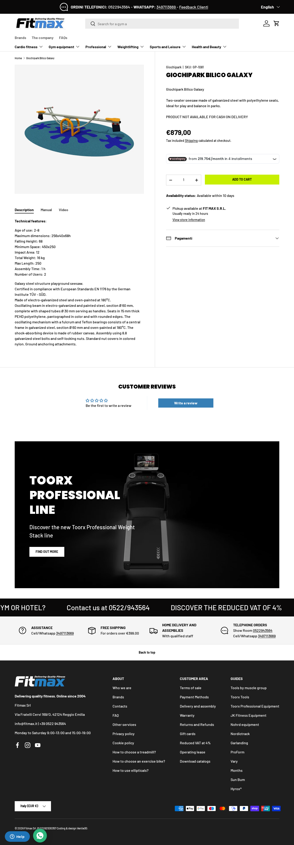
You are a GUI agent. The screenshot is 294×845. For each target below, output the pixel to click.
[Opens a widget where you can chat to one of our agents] (17, 837)
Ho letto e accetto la (121, 449)
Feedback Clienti (193, 6)
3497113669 (166, 6)
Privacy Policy (136, 449)
